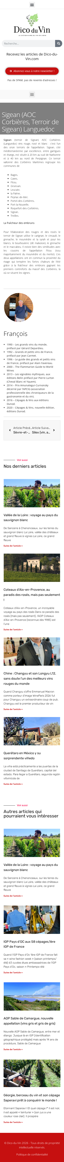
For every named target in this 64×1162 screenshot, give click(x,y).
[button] (32, 5)
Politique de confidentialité (32, 1154)
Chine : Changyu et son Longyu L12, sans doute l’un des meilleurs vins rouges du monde (30, 678)
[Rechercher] (58, 43)
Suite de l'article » (13, 545)
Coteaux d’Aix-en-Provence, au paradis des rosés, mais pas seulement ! (32, 595)
